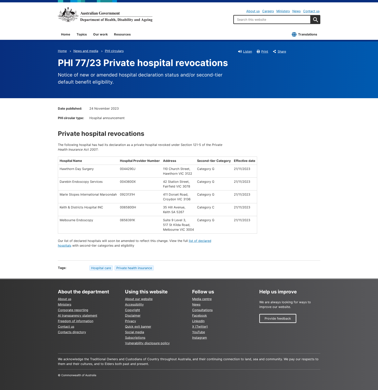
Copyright (132, 310)
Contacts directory (72, 332)
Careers (268, 11)
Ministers (283, 11)
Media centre (202, 299)
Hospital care (101, 268)
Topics (82, 34)
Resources (122, 34)
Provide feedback (278, 318)
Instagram (199, 338)
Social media (134, 332)
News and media (85, 51)
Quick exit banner (138, 326)
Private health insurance (134, 268)
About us (253, 11)
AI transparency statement (77, 315)
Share (282, 51)
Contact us (311, 11)
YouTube (198, 332)
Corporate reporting (73, 310)
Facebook (199, 315)
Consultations (202, 310)
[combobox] (272, 19)
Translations (307, 34)
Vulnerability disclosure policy (147, 343)
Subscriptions (135, 338)
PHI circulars (114, 51)
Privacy (130, 321)
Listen (247, 51)
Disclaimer (133, 315)
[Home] (105, 14)
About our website (139, 299)
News (296, 11)
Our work (100, 34)
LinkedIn (198, 321)
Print (264, 51)
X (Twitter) (200, 326)
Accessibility (134, 304)
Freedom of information (75, 321)
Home (65, 34)
